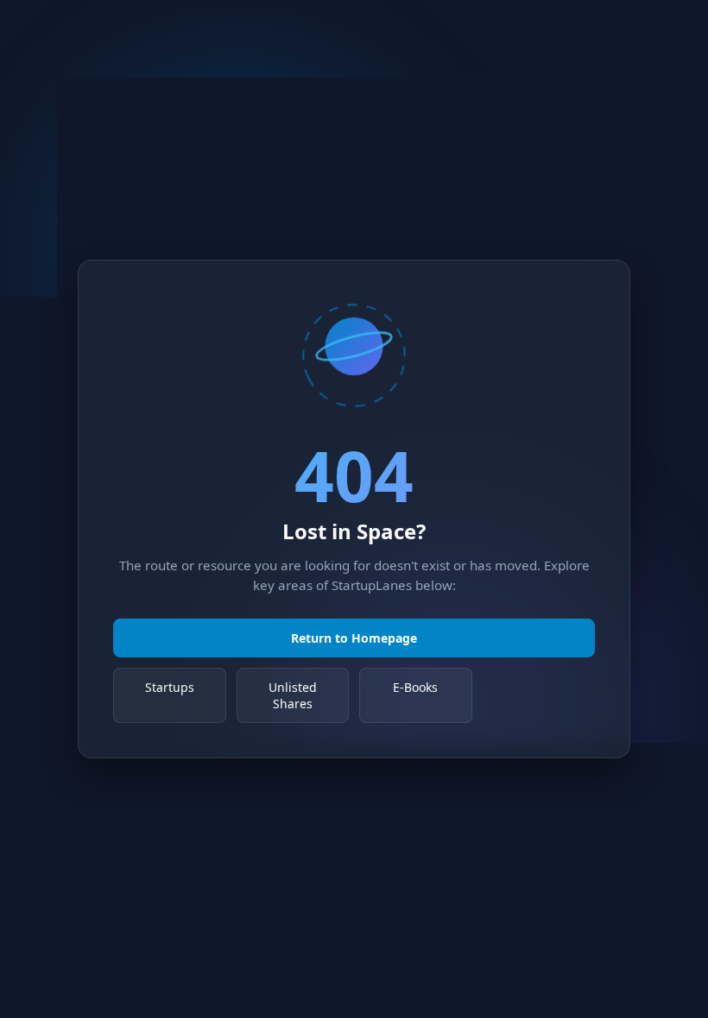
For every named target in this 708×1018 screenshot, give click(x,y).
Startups (169, 687)
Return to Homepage (354, 638)
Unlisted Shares (293, 695)
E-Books (415, 687)
